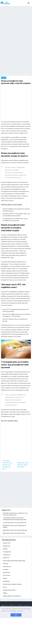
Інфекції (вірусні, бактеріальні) (12, 596)
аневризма (6, 581)
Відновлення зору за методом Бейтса (14, 533)
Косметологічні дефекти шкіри (12, 584)
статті (3, 77)
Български (14, 605)
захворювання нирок (9, 590)
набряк (5, 593)
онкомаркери (7, 552)
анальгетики (6, 543)
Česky (21, 605)
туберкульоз (6, 555)
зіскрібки (5, 569)
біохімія (5, 549)
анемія (5, 578)
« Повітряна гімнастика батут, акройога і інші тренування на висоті (7, 465)
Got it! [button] (16, 615)
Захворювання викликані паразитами (14, 560)
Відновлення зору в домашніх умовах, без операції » (23, 465)
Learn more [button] (20, 611)
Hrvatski (28, 605)
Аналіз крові (6, 546)
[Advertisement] (16, 23)
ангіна (5, 587)
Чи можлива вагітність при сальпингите (14, 522)
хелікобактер (7, 566)
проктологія (6, 575)
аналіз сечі (6, 557)
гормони (5, 563)
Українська (6, 605)
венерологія (6, 572)
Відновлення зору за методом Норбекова (15, 530)
